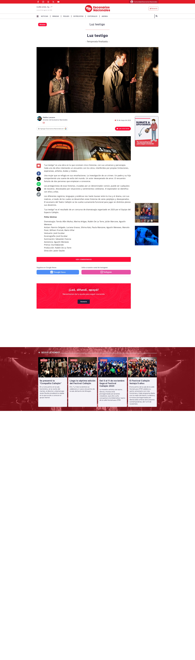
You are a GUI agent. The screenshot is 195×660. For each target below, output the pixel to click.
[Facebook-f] (39, 173)
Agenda (105, 16)
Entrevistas (78, 16)
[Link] (39, 194)
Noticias (44, 16)
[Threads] (39, 189)
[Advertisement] (97, 329)
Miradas (55, 16)
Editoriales (92, 16)
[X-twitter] (39, 179)
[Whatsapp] (39, 184)
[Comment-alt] (39, 166)
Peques (66, 16)
